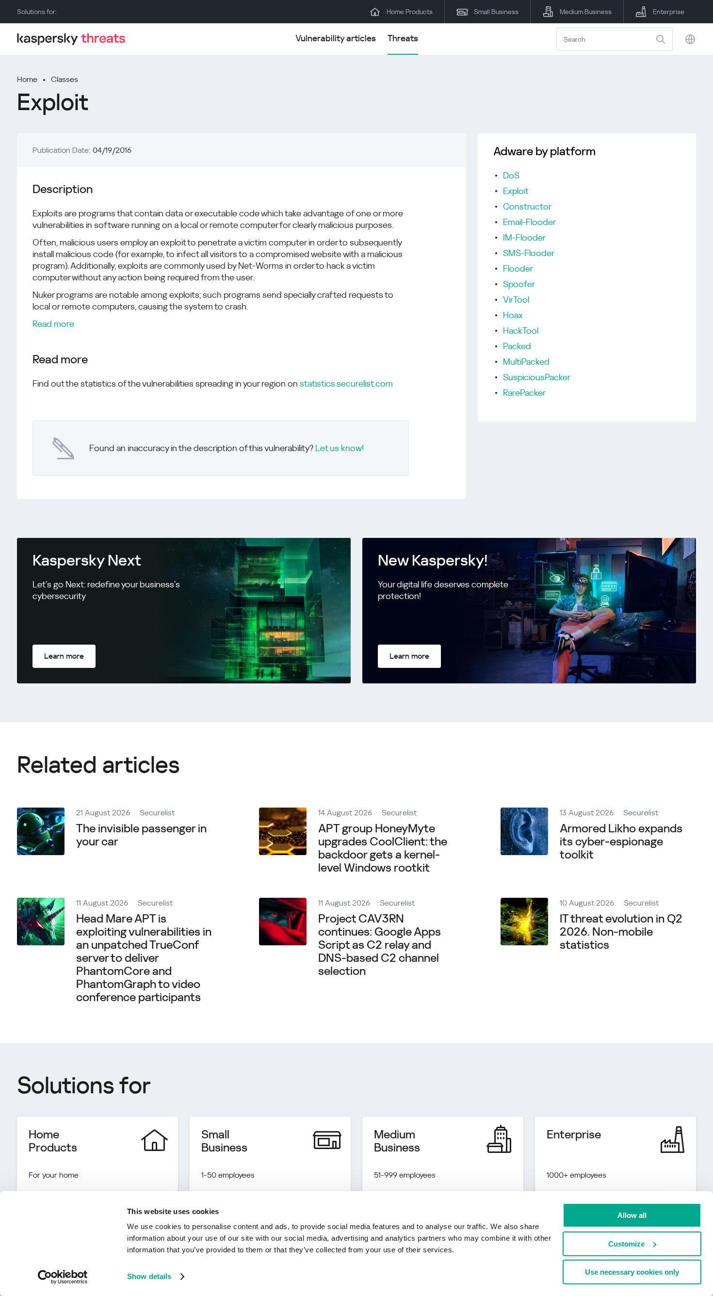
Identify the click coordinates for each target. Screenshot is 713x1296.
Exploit (516, 191)
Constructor (527, 206)
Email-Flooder (529, 222)
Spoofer (519, 284)
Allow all (632, 1215)
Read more (53, 324)
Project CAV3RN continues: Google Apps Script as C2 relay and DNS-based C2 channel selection (379, 945)
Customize (626, 1244)
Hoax (513, 315)
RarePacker (524, 393)
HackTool (520, 330)
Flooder (518, 268)
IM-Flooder (524, 237)
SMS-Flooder (528, 253)
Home (27, 79)
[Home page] (75, 39)
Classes (64, 79)
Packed (517, 346)
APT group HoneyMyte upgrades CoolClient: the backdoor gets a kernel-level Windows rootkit (382, 848)
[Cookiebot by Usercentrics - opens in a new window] (62, 1277)
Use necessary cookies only (632, 1272)
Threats (403, 38)
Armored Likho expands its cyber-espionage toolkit (621, 841)
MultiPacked (526, 361)
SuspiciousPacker (536, 377)
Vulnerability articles (335, 38)
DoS (511, 175)
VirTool (516, 299)
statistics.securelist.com (346, 383)
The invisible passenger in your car (141, 835)
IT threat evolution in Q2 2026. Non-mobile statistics (621, 932)
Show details (149, 1276)
